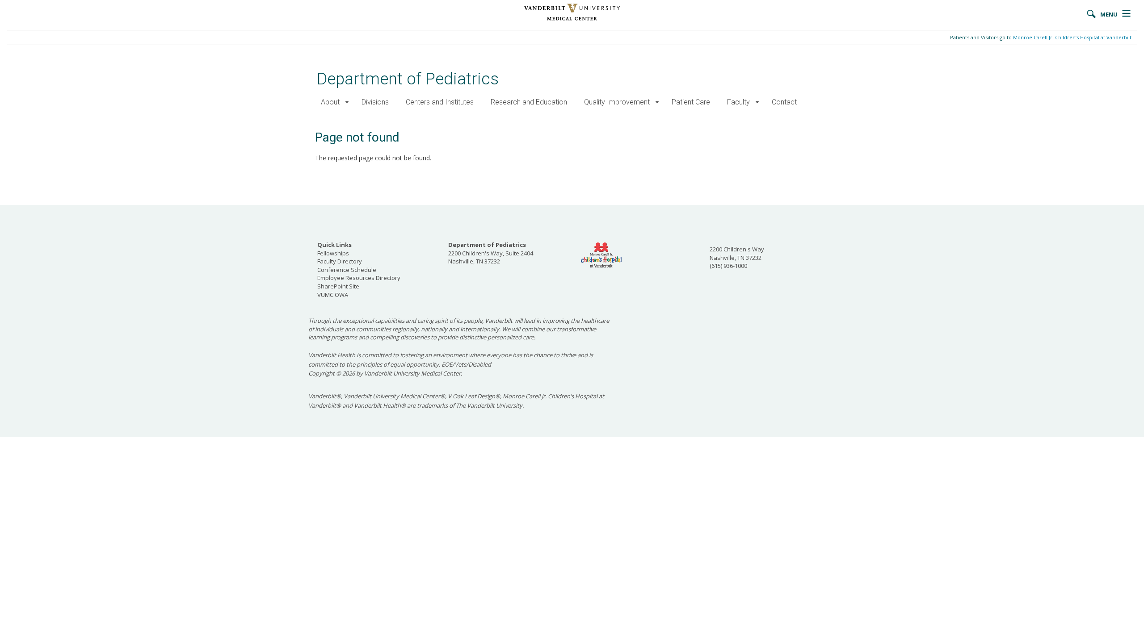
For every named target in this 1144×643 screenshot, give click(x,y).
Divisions (375, 102)
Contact (784, 102)
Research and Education (529, 102)
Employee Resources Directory (358, 278)
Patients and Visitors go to (1040, 37)
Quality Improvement (617, 102)
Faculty (738, 102)
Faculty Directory (339, 261)
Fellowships (333, 253)
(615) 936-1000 (728, 266)
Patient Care (691, 102)
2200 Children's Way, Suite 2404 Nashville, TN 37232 (490, 253)
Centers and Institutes (440, 102)
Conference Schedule (346, 270)
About (330, 102)
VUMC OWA (332, 295)
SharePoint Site (338, 286)
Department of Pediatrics (408, 78)
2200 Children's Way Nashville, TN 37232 (737, 253)
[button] (347, 102)
